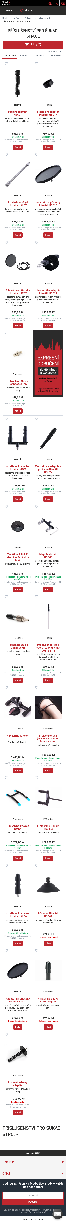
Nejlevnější (25, 55)
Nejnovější (56, 55)
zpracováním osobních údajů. (33, 1212)
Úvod (4, 18)
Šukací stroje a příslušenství (37, 18)
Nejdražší (40, 55)
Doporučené (10, 55)
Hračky (16, 18)
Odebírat (33, 1201)
